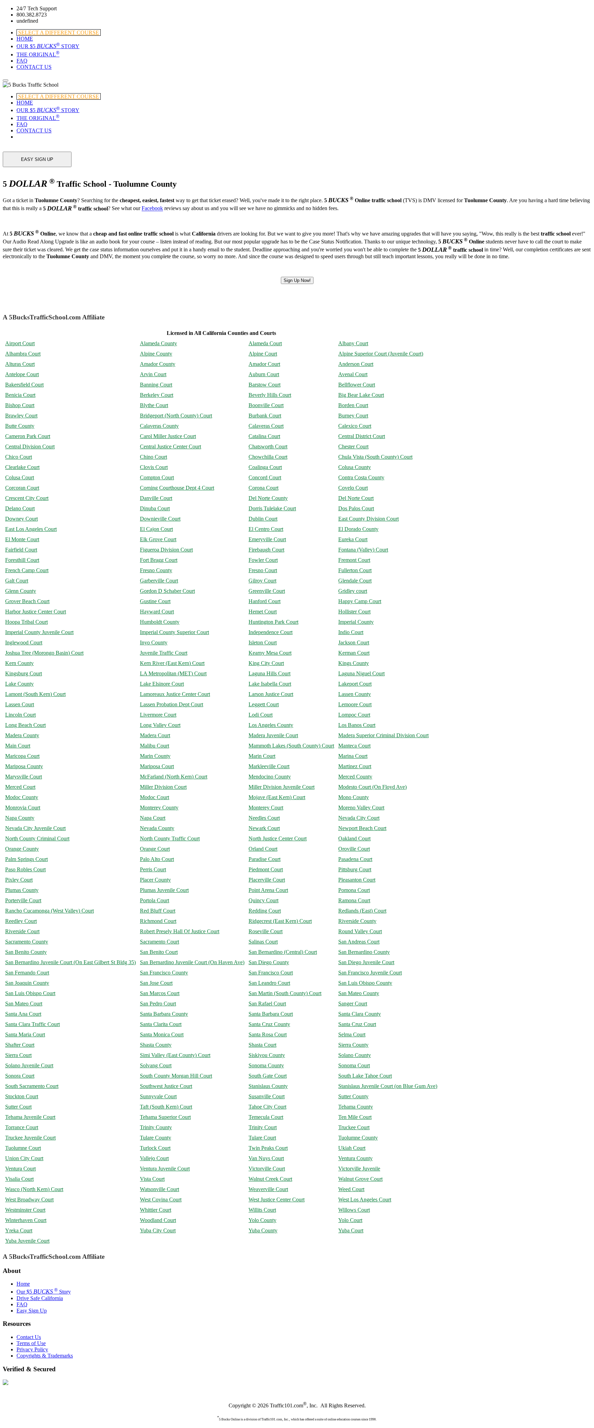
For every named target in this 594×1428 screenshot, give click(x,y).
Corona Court (263, 488)
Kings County (353, 663)
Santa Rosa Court (268, 1034)
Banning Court (156, 385)
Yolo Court (350, 1220)
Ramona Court (354, 900)
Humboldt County (159, 622)
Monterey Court (266, 807)
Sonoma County (266, 1065)
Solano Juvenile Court (29, 1065)
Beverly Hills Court (270, 395)
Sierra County (353, 1045)
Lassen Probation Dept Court (171, 704)
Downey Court (21, 519)
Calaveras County (159, 426)
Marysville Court (23, 777)
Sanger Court (352, 1003)
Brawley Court (21, 415)
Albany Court (353, 343)
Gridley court (352, 591)
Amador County (157, 364)
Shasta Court (262, 1045)
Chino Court (153, 457)
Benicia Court (20, 395)
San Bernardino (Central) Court (283, 952)
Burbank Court (265, 415)
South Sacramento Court (31, 1086)
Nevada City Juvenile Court (35, 828)
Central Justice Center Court (170, 446)
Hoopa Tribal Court (26, 622)
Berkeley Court (156, 395)
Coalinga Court (265, 467)
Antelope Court (22, 374)
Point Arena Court (268, 890)
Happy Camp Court (359, 601)
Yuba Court (350, 1230)
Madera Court (155, 735)
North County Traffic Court (170, 838)
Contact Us (28, 1337)
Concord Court (265, 477)
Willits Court (262, 1210)
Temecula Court (266, 1117)
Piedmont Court (266, 869)
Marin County (155, 756)
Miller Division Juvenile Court (282, 787)
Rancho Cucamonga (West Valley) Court (49, 911)
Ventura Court (20, 1168)
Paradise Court (264, 859)
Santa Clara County (359, 1014)
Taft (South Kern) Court (166, 1107)
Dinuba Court (155, 508)
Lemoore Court (355, 704)
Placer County (155, 880)
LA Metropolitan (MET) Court (173, 673)
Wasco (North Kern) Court (34, 1189)
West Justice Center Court (277, 1199)
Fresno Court (263, 570)
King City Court (266, 663)
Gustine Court (155, 601)
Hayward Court (157, 611)
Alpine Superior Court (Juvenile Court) (380, 354)
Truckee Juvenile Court (30, 1138)
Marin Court (262, 756)
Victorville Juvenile (359, 1168)
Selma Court (351, 1034)
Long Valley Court (160, 725)
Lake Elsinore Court (162, 684)
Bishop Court (19, 405)
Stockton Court (21, 1096)
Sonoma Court (354, 1065)
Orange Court (155, 849)
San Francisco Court (271, 972)
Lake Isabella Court (270, 684)
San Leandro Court (269, 983)
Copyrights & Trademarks (44, 1356)
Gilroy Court (262, 581)
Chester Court (353, 446)
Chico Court (18, 457)
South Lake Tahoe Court (365, 1076)
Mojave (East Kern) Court (277, 797)
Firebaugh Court (266, 550)
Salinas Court (263, 942)
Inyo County (153, 642)
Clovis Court (154, 467)
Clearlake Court (22, 467)
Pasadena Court (355, 859)
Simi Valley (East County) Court (175, 1055)
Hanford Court (264, 601)
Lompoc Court (354, 715)
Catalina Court (264, 436)
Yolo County (262, 1220)
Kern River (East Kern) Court (172, 663)
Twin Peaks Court (268, 1148)
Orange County (22, 849)
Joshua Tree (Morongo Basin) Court (44, 653)
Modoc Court (154, 797)
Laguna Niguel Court (361, 673)
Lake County (19, 684)
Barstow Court (264, 385)
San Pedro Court (158, 1003)
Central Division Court (30, 446)
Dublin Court (263, 519)
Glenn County (20, 591)
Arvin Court (153, 374)
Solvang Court (156, 1065)
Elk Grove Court (158, 539)
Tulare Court (262, 1138)
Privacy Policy (32, 1349)
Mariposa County (24, 766)
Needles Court (264, 818)
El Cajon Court (156, 529)
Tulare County (155, 1138)
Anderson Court (355, 364)
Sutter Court (18, 1107)
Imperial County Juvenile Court (39, 632)
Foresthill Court (22, 560)
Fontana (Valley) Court (363, 550)
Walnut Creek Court (270, 1179)
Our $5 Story (43, 1292)
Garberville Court (159, 581)
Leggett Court (264, 704)
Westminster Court (25, 1210)
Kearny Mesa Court (270, 653)
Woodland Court (158, 1220)
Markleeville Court (269, 766)
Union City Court (24, 1158)
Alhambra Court (23, 354)
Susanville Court (267, 1096)
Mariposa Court (157, 766)
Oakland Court (354, 838)
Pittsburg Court (354, 869)
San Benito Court (159, 952)
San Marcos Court (159, 993)
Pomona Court (354, 890)
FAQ (22, 61)
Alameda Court (265, 343)
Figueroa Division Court (166, 550)
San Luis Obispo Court (30, 993)
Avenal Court (352, 374)
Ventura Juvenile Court (165, 1168)
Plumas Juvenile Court (164, 890)
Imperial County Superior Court (174, 632)
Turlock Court (155, 1148)
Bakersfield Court (24, 385)
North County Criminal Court (37, 838)
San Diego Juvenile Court (366, 962)
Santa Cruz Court (357, 1024)
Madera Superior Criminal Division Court (383, 735)
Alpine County (156, 354)
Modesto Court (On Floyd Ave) (372, 787)
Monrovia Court (22, 807)
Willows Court (354, 1210)
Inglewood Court (23, 642)
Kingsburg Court (23, 673)
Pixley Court (19, 880)
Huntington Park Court (273, 622)
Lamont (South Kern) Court (35, 694)
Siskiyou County (267, 1055)
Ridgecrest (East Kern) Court (280, 921)
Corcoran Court (22, 488)
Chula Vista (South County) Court (375, 457)
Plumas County (21, 890)
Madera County (22, 735)
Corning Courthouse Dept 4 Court (177, 488)
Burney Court (353, 415)
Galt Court (16, 581)
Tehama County (355, 1107)
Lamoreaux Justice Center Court (175, 694)
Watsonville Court (159, 1189)
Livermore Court (158, 715)
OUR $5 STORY (47, 46)
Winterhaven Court (25, 1220)
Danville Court (156, 498)
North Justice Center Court (278, 838)
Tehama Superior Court (165, 1117)
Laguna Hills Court (269, 673)
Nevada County (157, 828)
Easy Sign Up (31, 1310)
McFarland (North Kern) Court (173, 777)
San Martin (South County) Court (285, 993)
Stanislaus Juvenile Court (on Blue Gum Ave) (387, 1086)
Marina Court (352, 756)
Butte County (19, 426)
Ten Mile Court (355, 1117)
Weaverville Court (268, 1189)
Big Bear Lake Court (361, 395)
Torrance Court (21, 1127)
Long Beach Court (25, 725)
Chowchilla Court (268, 457)
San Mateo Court (23, 1003)
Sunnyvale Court (158, 1096)
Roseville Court (266, 931)
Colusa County (354, 467)
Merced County (355, 777)
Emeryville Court (267, 539)
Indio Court (350, 632)
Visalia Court (19, 1179)
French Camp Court (26, 570)
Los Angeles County (271, 725)
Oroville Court (354, 849)
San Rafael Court (267, 1003)
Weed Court (351, 1189)
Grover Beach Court (27, 601)
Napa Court (152, 818)
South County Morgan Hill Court (176, 1076)
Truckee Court (354, 1127)
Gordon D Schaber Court (167, 591)
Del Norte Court (356, 498)
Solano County (354, 1055)
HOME (24, 39)
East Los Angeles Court (31, 529)
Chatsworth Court (268, 446)
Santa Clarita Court (161, 1024)
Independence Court (271, 632)
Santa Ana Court (23, 1014)
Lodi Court (261, 715)
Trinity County (156, 1127)
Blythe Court (154, 405)
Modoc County (21, 797)
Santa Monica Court (162, 1034)
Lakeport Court (355, 684)
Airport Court (20, 343)
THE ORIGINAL (37, 54)
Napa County (19, 818)
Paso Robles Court (25, 869)
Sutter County (353, 1096)
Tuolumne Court (23, 1148)
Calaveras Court (266, 426)
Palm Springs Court (26, 859)
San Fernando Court (27, 972)
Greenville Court (267, 591)
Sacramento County (26, 942)
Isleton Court (263, 642)
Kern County (19, 663)
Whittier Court (155, 1210)
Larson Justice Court (271, 694)
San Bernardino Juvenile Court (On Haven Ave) (192, 962)
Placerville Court (267, 880)
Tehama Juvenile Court (30, 1117)
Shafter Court (19, 1045)
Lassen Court (19, 704)
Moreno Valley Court (361, 807)
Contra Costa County (361, 477)
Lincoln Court (20, 715)
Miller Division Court (163, 787)
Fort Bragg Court (158, 560)
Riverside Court (22, 931)
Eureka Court (352, 539)
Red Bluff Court (157, 911)
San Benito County (26, 952)
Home (23, 1284)
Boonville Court (266, 405)
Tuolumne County (358, 1138)
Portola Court (154, 900)
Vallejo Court (154, 1158)
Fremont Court (354, 560)
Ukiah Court (351, 1148)
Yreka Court (18, 1230)
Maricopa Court (22, 756)
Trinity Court (263, 1127)
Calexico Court (354, 426)
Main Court (17, 746)
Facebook (152, 208)
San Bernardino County (364, 952)
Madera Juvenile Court (273, 735)
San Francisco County (164, 972)
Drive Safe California (39, 1298)
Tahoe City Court (267, 1107)
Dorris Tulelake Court (272, 508)
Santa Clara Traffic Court (32, 1024)
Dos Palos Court (356, 508)
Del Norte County (268, 498)
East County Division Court (368, 519)
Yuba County (263, 1230)
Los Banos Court (356, 725)
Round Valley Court (360, 931)
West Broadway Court (29, 1199)
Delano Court (20, 508)
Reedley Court (21, 921)
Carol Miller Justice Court (168, 436)
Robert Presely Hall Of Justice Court (179, 931)
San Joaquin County (27, 983)
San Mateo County (358, 993)
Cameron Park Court (27, 436)
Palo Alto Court (157, 859)
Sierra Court (18, 1055)
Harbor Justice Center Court (35, 611)
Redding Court (265, 911)
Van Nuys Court (266, 1158)
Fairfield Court (21, 550)
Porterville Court (23, 900)
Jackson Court (353, 642)
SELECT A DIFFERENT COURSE (58, 32)
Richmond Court (158, 921)
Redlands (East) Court (362, 911)
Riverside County (357, 921)
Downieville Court (160, 519)
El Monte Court (22, 539)
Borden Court (353, 405)
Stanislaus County (268, 1086)
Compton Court (157, 477)
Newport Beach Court (362, 828)
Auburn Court (264, 374)
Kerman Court (354, 653)
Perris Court (153, 869)
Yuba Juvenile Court (27, 1241)
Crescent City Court (26, 498)
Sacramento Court (159, 942)
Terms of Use (31, 1343)
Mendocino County (270, 777)
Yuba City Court (158, 1230)
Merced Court (20, 787)
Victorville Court (267, 1168)
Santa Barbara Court (271, 1014)
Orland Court (263, 849)
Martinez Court (354, 766)
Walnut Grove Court (360, 1179)
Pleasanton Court (356, 880)
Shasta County (156, 1045)
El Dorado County (358, 529)
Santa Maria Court (25, 1034)
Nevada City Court (359, 818)
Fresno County (156, 570)
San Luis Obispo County (365, 983)
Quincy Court (263, 900)
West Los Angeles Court (364, 1199)
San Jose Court (156, 983)
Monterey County (159, 807)
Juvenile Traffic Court (163, 653)
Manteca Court (354, 746)
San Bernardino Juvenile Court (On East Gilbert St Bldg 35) (70, 962)
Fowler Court (263, 560)
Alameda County (158, 343)
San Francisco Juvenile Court (370, 972)
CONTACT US (34, 67)
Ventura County (355, 1158)
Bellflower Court (356, 385)
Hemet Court (263, 611)
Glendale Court (355, 581)
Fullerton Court (355, 570)
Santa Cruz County (269, 1024)
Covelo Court (353, 488)
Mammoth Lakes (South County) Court (291, 746)
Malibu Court (154, 746)
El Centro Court (266, 529)
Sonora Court (19, 1076)
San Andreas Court (359, 942)
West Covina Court (161, 1199)
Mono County (353, 797)
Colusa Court (19, 477)
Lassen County (354, 694)
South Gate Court (268, 1076)
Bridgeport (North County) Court (176, 415)
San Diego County (269, 962)
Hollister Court (354, 611)
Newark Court (264, 828)
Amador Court (264, 364)
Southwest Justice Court (166, 1086)
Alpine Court (263, 354)
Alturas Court (20, 364)
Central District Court (361, 436)
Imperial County (356, 622)
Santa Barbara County (164, 1014)
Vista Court (152, 1179)
